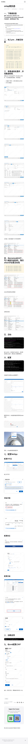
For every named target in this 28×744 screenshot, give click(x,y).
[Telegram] (21, 702)
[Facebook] (19, 702)
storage (6, 698)
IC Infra (3, 1)
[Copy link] (23, 702)
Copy (22, 44)
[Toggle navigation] (25, 2)
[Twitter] (17, 702)
